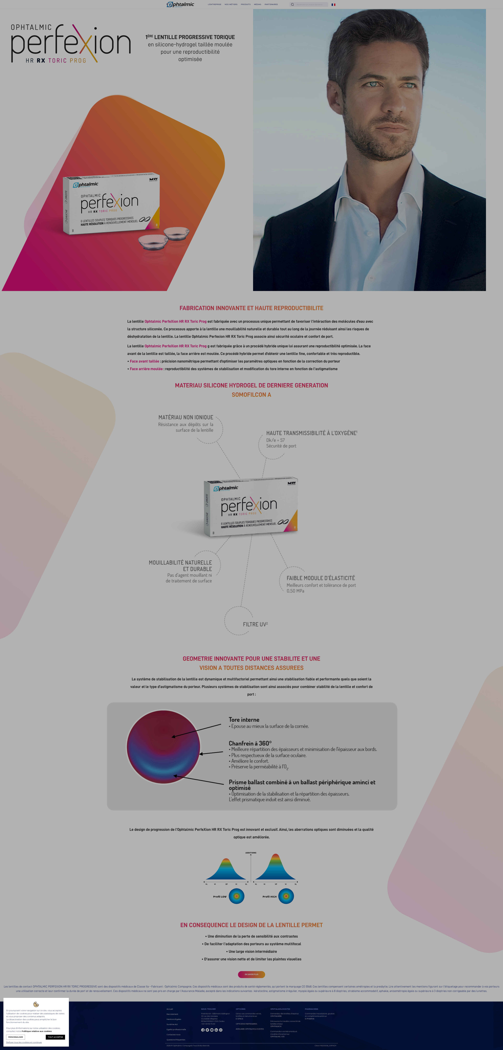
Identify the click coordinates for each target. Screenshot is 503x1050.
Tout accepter (55, 1037)
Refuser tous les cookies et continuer (24, 1042)
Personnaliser (15, 1037)
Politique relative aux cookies (37, 1031)
